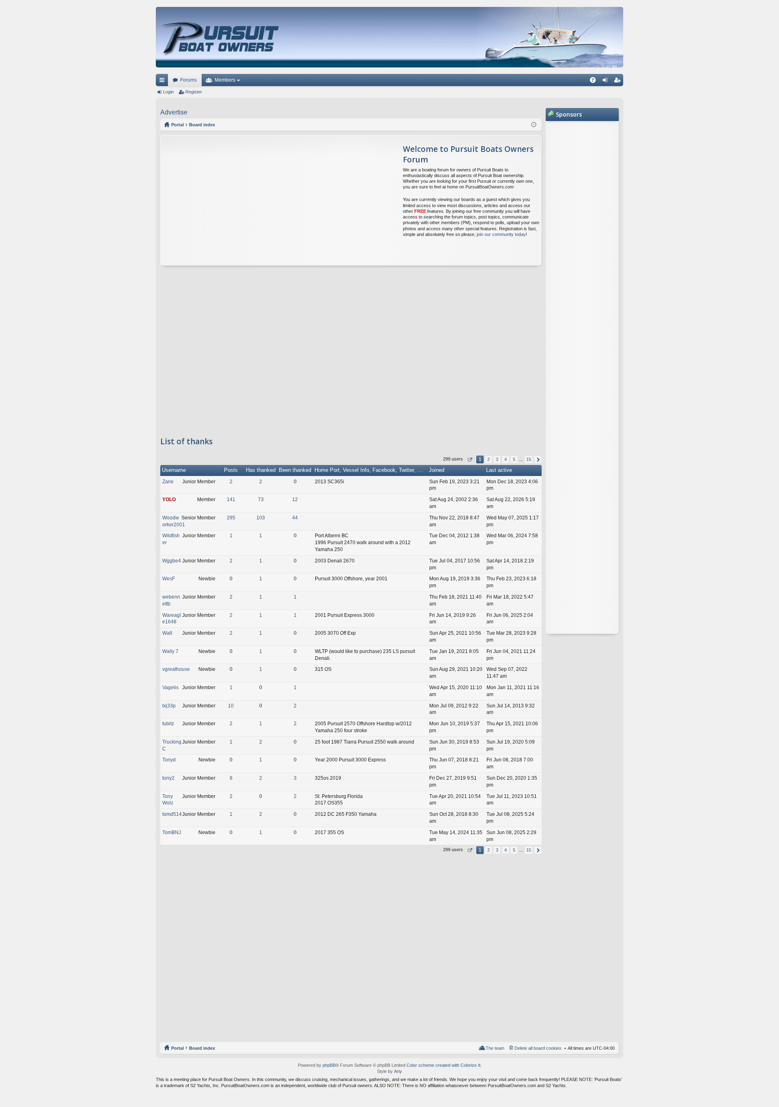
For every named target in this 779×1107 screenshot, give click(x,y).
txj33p (169, 706)
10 (231, 706)
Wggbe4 (171, 561)
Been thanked (295, 470)
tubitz (168, 723)
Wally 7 (170, 651)
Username (174, 470)
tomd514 (172, 814)
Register (193, 91)
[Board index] (221, 37)
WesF (168, 579)
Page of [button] (469, 459)
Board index (202, 1048)
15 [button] (528, 459)
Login (168, 91)
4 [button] (505, 459)
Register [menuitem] (618, 81)
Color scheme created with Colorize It (443, 1065)
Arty (398, 1071)
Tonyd (169, 760)
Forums (188, 80)
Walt (167, 633)
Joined (436, 470)
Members (225, 80)
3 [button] (497, 459)
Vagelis (170, 687)
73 (261, 499)
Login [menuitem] (606, 81)
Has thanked (260, 470)
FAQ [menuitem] (595, 81)
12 (295, 499)
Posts (231, 470)
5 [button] (514, 459)
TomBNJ (171, 832)
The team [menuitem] (495, 1048)
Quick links (163, 81)
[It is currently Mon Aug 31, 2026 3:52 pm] (533, 124)
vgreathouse (176, 669)
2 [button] (488, 459)
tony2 (168, 778)
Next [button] (538, 459)
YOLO (169, 499)
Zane (168, 481)
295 (231, 518)
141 (231, 499)
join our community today (501, 234)
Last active (499, 470)
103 (260, 518)
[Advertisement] (237, 200)
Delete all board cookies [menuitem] (538, 1048)
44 (295, 518)
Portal (177, 124)
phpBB (329, 1065)
